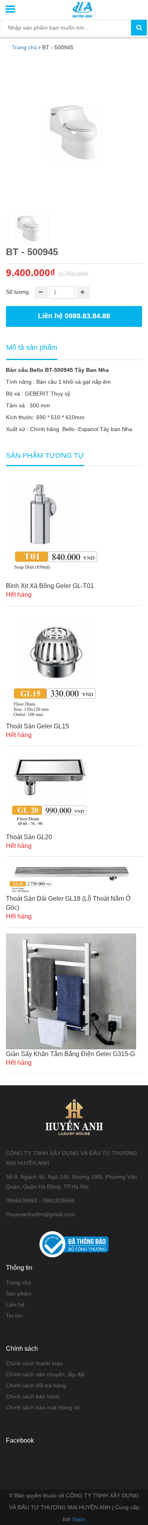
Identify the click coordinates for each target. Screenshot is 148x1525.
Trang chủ (18, 1282)
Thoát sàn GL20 (29, 837)
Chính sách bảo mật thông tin (43, 1407)
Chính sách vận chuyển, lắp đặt (45, 1374)
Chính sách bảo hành (33, 1396)
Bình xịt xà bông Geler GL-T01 (50, 585)
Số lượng (17, 292)
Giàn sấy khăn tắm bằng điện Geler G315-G (70, 1054)
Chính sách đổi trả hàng (36, 1385)
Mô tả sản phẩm (31, 347)
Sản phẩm (19, 1293)
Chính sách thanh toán (34, 1363)
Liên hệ (15, 1304)
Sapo (78, 1519)
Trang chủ (24, 47)
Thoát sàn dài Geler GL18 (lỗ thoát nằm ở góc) (68, 903)
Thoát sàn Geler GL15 (37, 726)
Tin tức (14, 1315)
